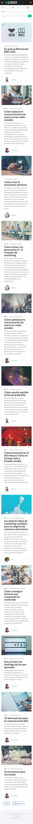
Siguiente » (20, 803)
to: (18, 7)
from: (2, 7)
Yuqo (11, 2)
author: (3, 11)
